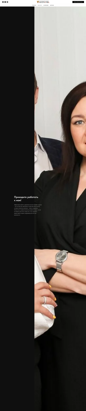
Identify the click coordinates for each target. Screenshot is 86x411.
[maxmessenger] (3, 2)
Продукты (34, 5)
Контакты (52, 5)
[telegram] (5, 2)
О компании (45, 5)
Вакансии (40, 5)
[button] (78, 2)
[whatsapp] (7, 2)
